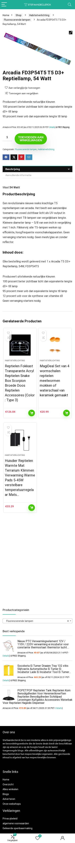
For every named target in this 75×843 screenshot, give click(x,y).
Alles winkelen (10, 789)
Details (52, 127)
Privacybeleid (10, 818)
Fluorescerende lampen (17, 19)
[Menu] (4, 4)
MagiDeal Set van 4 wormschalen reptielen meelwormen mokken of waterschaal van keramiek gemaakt (54, 380)
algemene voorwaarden (16, 823)
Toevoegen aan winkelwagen (30, 139)
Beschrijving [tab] (12, 169)
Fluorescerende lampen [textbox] (36, 621)
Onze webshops (12, 803)
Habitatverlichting (39, 15)
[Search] (69, 4)
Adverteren (9, 799)
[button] (70, 32)
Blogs (6, 794)
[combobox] (37, 620)
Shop (18, 15)
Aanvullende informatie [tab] (18, 175)
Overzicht (8, 784)
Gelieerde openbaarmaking (17, 828)
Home (6, 15)
